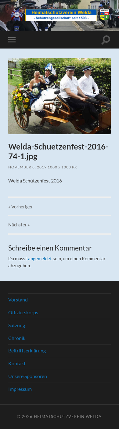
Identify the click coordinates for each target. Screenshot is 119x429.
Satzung (16, 325)
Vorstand (18, 299)
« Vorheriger (20, 206)
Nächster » (19, 224)
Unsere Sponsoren (27, 376)
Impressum (20, 389)
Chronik (16, 338)
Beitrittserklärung (27, 350)
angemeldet (40, 258)
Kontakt (17, 363)
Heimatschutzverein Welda (68, 416)
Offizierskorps (23, 312)
